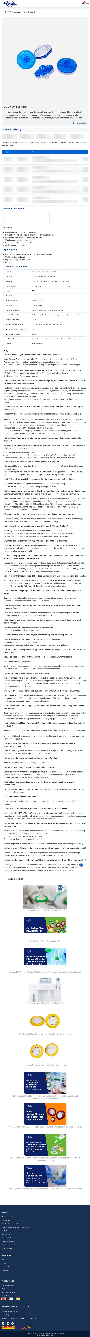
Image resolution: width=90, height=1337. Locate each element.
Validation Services (8, 1260)
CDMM (4, 1263)
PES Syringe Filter (11, 362)
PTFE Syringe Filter (12, 370)
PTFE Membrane (7, 1248)
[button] (83, 3)
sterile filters (9, 409)
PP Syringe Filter (11, 373)
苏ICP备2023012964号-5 (45, 1335)
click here (77, 142)
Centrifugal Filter (7, 1238)
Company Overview (8, 1285)
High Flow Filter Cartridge (10, 1245)
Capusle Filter (6, 1220)
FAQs (3, 1274)
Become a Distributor (8, 1292)
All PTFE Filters (6, 1231)
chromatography (18, 12)
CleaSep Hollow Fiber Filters (11, 1224)
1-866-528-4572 (12, 1311)
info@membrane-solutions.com (15, 1315)
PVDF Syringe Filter (12, 365)
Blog (3, 1289)
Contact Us (5, 1296)
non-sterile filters (40, 407)
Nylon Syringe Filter (12, 359)
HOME (6, 12)
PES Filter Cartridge (8, 1217)
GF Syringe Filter (11, 376)
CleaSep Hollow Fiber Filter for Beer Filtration (16, 1227)
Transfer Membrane (8, 1241)
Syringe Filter (33, 12)
